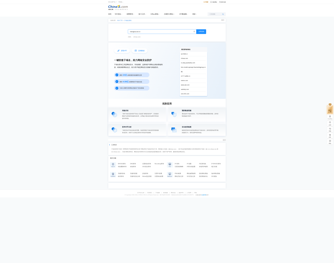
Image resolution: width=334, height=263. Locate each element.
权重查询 (130, 14)
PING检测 (178, 173)
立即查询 (201, 31)
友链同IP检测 (203, 166)
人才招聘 (189, 192)
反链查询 (145, 173)
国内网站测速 (203, 173)
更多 (194, 14)
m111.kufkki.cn (185, 76)
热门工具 (142, 14)
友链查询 (133, 166)
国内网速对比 (203, 176)
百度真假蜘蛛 (179, 166)
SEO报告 (214, 176)
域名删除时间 (122, 166)
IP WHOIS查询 (216, 164)
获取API (124, 50)
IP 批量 (189, 164)
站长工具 (120, 20)
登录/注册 (223, 2)
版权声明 (181, 192)
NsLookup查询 (159, 164)
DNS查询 (133, 164)
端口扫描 (214, 166)
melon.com (184, 80)
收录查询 (121, 176)
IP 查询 (177, 164)
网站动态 (173, 192)
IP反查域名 (202, 164)
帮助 (195, 192)
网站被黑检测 (191, 173)
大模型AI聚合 (168, 14)
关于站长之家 (140, 192)
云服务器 (203, 195)
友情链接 (165, 192)
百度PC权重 (158, 173)
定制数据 (141, 50)
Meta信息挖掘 (146, 176)
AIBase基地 (154, 14)
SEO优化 (118, 14)
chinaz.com (137, 37)
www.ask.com (185, 85)
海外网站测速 (215, 173)
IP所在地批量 (191, 166)
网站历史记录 (179, 176)
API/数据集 (183, 14)
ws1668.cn (184, 54)
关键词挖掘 (133, 173)
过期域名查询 (146, 164)
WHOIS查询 (122, 164)
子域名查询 (127, 20)
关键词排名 (121, 173)
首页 (109, 14)
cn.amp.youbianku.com (188, 63)
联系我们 (149, 192)
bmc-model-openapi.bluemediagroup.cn (193, 67)
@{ (182, 72)
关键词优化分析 (135, 176)
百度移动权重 (159, 176)
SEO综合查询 (146, 166)
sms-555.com (185, 94)
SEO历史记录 (191, 176)
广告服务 (157, 192)
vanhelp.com (185, 89)
